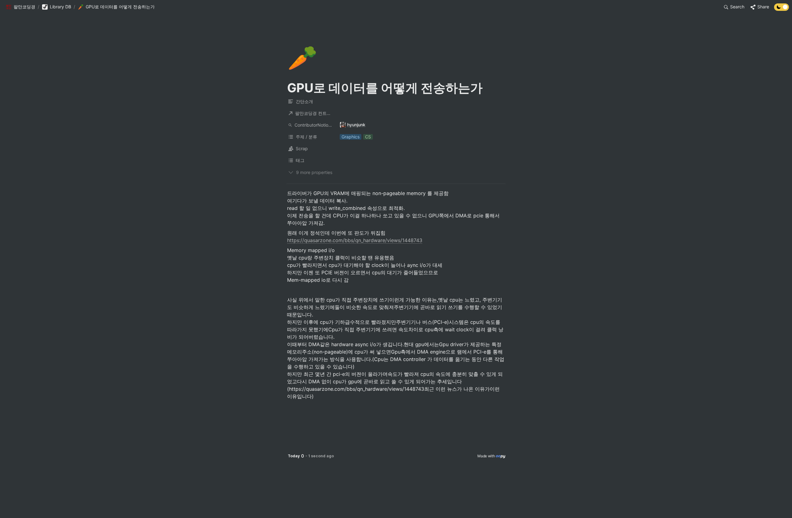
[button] (20, 7)
